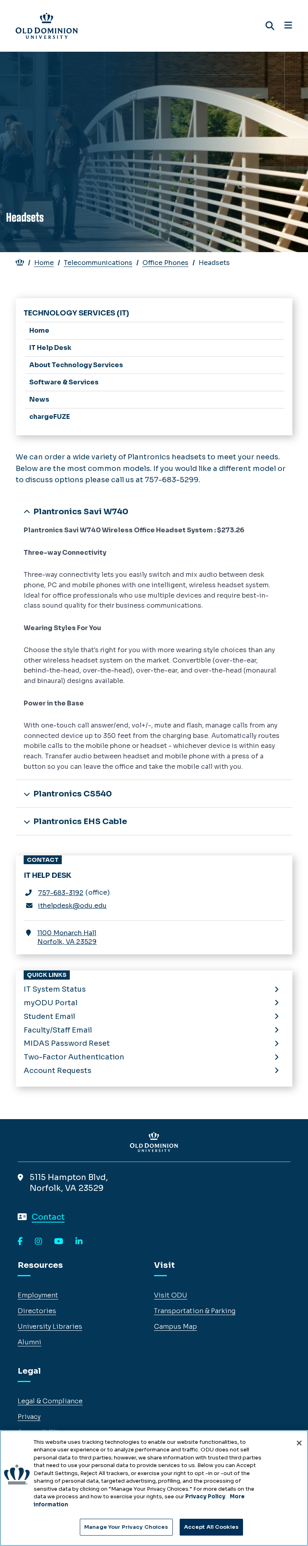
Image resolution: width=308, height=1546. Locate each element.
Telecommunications (98, 263)
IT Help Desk (50, 348)
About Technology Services (76, 365)
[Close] (299, 1443)
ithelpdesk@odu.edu (72, 905)
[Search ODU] (269, 26)
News (39, 399)
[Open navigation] (288, 25)
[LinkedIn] (79, 1241)
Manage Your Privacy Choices (126, 1527)
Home (44, 263)
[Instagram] (38, 1241)
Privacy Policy (205, 1496)
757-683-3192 (60, 893)
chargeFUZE (49, 416)
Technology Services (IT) (76, 313)
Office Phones (165, 263)
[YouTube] (58, 1241)
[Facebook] (20, 1241)
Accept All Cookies (211, 1527)
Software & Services (64, 382)
